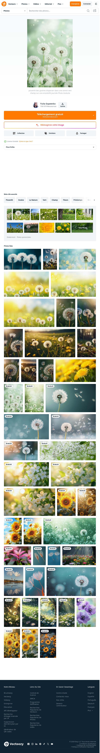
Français (89, 707)
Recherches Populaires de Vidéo (34, 725)
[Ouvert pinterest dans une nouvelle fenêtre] (40, 744)
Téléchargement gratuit (50, 115)
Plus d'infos (10, 147)
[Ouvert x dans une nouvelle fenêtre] (48, 744)
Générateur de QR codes (10, 730)
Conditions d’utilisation (86, 743)
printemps (78, 200)
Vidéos (36, 4)
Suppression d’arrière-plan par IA (9, 724)
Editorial (48, 4)
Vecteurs (12, 4)
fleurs (65, 200)
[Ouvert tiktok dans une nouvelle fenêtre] (44, 744)
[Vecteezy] (3, 3)
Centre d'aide (60, 693)
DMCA (31, 698)
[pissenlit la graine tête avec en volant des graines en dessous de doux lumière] (71, 398)
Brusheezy (8, 693)
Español (89, 696)
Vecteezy (7, 696)
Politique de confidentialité (84, 745)
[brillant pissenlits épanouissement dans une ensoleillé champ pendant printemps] (75, 370)
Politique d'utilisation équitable (81, 747)
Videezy (7, 700)
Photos (24, 4)
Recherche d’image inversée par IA (10, 716)
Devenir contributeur (60, 704)
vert (44, 200)
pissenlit (9, 200)
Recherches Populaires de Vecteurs (34, 710)
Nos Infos (59, 700)
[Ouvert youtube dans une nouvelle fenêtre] (52, 744)
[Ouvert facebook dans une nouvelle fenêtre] (29, 744)
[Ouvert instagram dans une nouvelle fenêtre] (32, 744)
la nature (33, 200)
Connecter (87, 4)
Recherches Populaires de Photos (34, 717)
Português (90, 700)
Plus (59, 4)
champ (55, 200)
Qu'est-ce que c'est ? (26, 141)
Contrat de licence (33, 694)
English (89, 693)
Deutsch (89, 703)
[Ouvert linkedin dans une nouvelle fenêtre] (36, 744)
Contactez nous (61, 696)
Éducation (8, 707)
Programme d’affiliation (34, 703)
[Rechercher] (88, 10)
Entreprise (8, 703)
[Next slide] (90, 200)
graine (21, 200)
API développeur (10, 710)
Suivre (62, 106)
